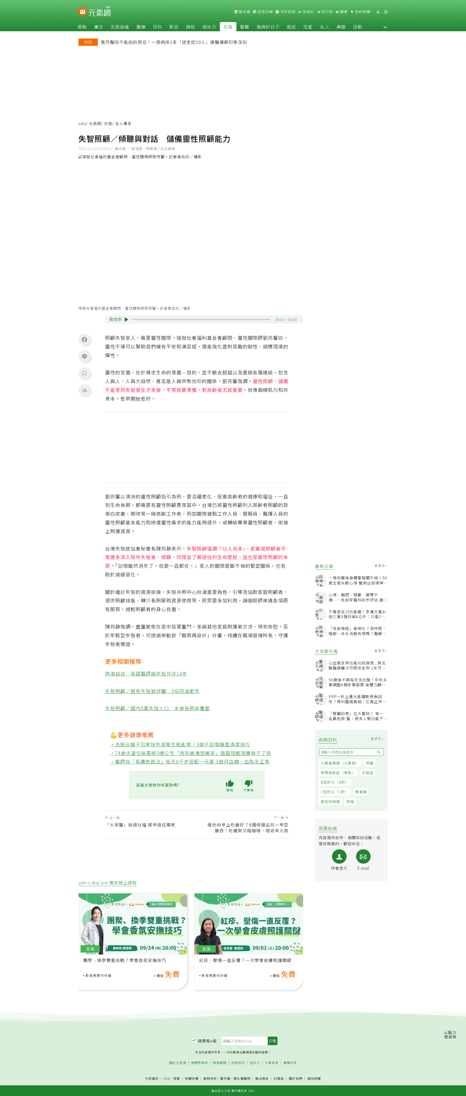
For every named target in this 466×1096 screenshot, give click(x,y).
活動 (357, 27)
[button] (385, 26)
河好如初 (287, 11)
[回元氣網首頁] (99, 11)
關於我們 (295, 1078)
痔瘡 (370, 762)
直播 (90, 949)
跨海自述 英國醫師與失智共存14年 (146, 673)
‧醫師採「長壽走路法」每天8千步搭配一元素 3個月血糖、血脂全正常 (190, 761)
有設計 (308, 11)
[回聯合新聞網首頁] (83, 12)
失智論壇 (120, 27)
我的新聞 (362, 11)
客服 (176, 1078)
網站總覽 (314, 1078)
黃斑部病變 (330, 801)
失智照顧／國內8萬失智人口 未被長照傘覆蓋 (157, 708)
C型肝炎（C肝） (335, 791)
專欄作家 (290, 1063)
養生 (98, 27)
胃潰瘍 (361, 791)
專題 (341, 27)
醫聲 (244, 27)
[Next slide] (296, 928)
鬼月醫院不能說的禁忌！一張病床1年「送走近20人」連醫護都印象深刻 (174, 42)
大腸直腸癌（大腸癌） (340, 762)
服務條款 (210, 1078)
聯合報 (244, 11)
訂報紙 (279, 1078)
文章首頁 (271, 1063)
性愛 (308, 27)
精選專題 (219, 1063)
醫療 (141, 27)
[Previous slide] (85, 928)
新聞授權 (192, 1078)
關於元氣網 (177, 1063)
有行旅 (326, 11)
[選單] (386, 12)
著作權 (225, 1078)
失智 (228, 27)
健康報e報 (207, 1040)
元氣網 (95, 123)
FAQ (167, 1078)
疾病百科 (238, 1063)
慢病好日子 (268, 27)
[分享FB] (84, 339)
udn (82, 123)
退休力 (209, 27)
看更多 (380, 566)
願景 (343, 11)
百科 (157, 27)
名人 (324, 27)
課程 (190, 27)
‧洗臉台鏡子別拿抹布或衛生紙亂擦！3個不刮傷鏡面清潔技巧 (180, 744)
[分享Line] (84, 356)
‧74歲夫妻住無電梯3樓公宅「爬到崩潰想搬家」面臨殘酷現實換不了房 (191, 753)
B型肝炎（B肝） (335, 782)
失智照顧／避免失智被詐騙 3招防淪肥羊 (152, 690)
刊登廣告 (152, 1078)
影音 (174, 27)
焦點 (82, 27)
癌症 (291, 27)
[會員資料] (378, 12)
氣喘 (350, 801)
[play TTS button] (126, 319)
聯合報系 (262, 1078)
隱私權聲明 (241, 1078)
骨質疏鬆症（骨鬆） (338, 772)
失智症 (368, 772)
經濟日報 (265, 11)
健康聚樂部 (199, 1063)
